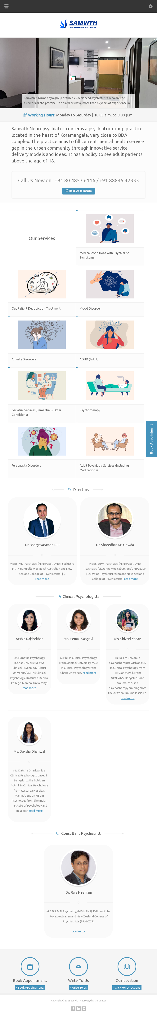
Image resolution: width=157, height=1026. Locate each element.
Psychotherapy (90, 410)
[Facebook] (73, 1008)
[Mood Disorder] (110, 284)
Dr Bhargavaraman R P (42, 545)
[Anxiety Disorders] (42, 335)
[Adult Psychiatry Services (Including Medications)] (110, 441)
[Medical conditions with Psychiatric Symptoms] (110, 228)
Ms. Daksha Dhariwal (29, 751)
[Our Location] (127, 966)
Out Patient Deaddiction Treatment (36, 308)
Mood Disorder (90, 308)
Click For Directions (127, 987)
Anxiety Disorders (24, 359)
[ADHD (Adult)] (110, 335)
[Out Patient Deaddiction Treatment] (42, 284)
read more (42, 578)
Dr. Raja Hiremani (78, 892)
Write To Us (78, 980)
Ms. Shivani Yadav (127, 639)
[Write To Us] (78, 966)
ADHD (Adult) (89, 359)
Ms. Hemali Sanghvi (78, 639)
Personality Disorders (26, 465)
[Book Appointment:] (30, 966)
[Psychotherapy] (110, 385)
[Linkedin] (78, 1008)
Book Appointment (80, 190)
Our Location (127, 980)
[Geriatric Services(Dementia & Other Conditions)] (42, 385)
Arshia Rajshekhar (29, 639)
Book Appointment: (30, 980)
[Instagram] (84, 1008)
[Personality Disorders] (42, 441)
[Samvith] (78, 28)
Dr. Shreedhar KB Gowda (115, 545)
